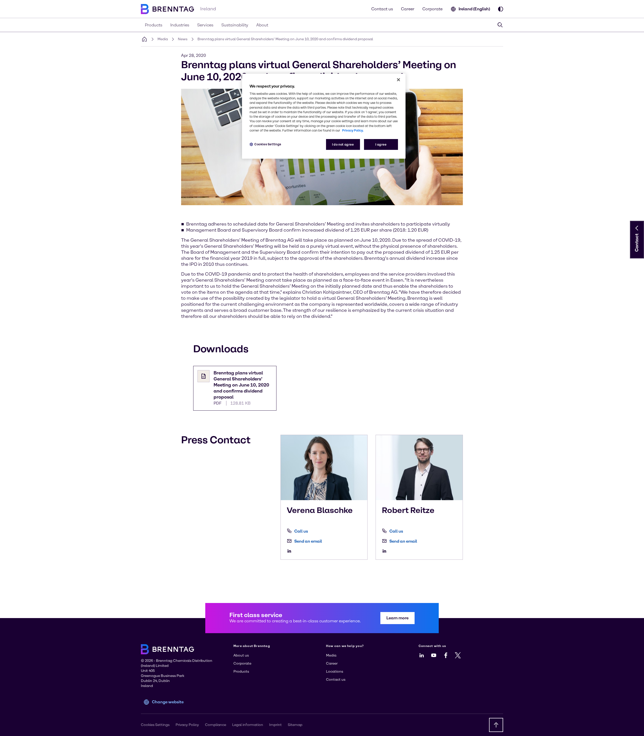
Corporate (432, 9)
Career (407, 9)
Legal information (247, 725)
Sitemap (295, 725)
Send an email (308, 541)
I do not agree (343, 144)
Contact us (382, 9)
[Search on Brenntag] (500, 25)
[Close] (398, 79)
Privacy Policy (187, 725)
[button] (637, 228)
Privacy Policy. (353, 130)
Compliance (215, 725)
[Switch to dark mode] (500, 9)
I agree (380, 144)
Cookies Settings (267, 144)
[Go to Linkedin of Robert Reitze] (385, 550)
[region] (324, 116)
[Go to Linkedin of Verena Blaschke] (290, 550)
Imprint (275, 725)
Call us (301, 531)
